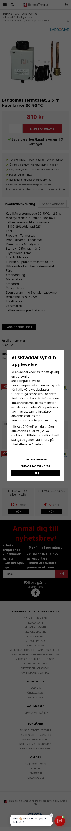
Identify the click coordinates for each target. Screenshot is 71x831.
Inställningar (35, 459)
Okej (35, 473)
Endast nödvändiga (36, 466)
